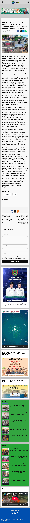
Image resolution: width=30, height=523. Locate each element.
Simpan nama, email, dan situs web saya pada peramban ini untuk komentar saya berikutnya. (14, 257)
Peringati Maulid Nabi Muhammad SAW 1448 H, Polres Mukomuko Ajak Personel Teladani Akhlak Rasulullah (18, 449)
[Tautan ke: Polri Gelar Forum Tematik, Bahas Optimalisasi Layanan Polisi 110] (5, 430)
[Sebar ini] (18, 31)
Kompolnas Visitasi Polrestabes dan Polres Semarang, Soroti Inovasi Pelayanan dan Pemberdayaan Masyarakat (18, 421)
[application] (15, 329)
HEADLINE (4, 31)
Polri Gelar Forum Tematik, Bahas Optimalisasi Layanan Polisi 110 (18, 428)
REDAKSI (17, 518)
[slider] (13, 346)
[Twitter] (15, 211)
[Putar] (4, 346)
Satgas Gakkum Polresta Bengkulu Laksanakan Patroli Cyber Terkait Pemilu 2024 (7, 219)
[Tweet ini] (21, 31)
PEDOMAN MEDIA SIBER (18, 519)
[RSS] (18, 211)
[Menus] (2, 2)
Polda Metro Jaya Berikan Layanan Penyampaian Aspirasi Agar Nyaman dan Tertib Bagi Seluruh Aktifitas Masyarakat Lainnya (19, 436)
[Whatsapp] (26, 31)
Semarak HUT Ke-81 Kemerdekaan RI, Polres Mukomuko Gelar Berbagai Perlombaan (18, 457)
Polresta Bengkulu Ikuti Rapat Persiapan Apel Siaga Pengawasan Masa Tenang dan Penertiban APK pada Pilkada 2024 (22, 219)
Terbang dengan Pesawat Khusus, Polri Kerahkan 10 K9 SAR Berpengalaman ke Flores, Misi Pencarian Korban (18, 472)
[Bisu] (23, 346)
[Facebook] (12, 211)
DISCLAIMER (4, 520)
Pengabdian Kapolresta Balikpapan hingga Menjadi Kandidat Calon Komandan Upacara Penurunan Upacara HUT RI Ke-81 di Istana (18, 464)
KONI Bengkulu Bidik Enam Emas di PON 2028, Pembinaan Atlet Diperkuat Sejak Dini (18, 413)
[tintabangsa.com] (15, 2)
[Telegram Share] (23, 31)
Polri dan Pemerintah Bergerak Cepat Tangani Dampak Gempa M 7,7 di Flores (18, 479)
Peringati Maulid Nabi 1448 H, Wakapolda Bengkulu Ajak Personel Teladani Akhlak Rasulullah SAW (18, 406)
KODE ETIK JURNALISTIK (6, 519)
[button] (15, 329)
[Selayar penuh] (25, 346)
